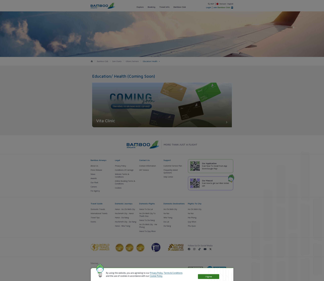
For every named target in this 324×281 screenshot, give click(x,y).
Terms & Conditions (173, 273)
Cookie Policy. (156, 276)
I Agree (208, 276)
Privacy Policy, (156, 273)
